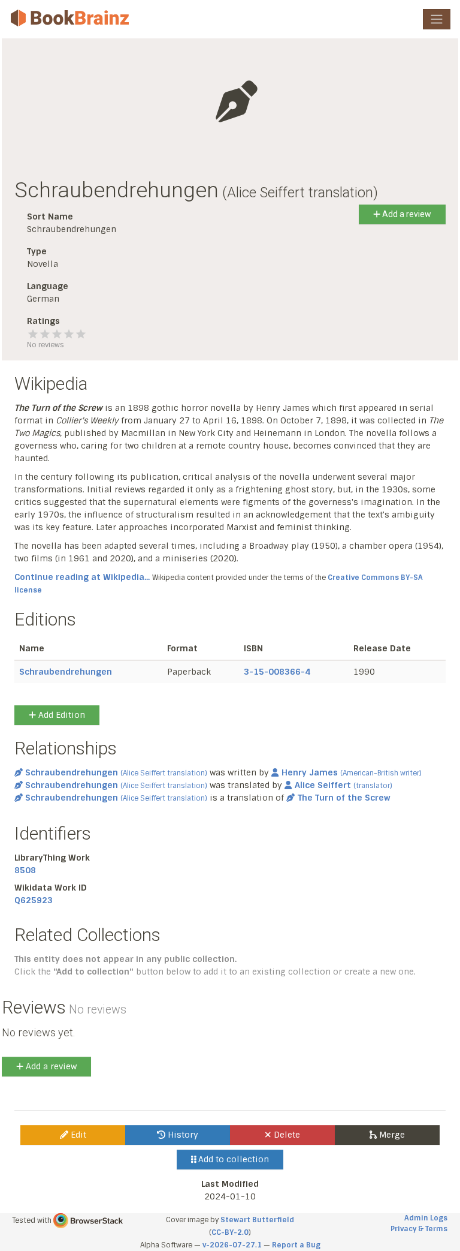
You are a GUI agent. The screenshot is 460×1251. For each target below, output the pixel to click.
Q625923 (33, 900)
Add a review (405, 214)
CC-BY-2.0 (230, 1232)
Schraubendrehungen (65, 671)
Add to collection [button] (232, 1159)
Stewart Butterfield (257, 1220)
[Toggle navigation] (436, 19)
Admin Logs (425, 1218)
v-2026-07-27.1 (232, 1245)
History (181, 1134)
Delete (285, 1134)
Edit (77, 1134)
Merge (391, 1134)
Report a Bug (296, 1245)
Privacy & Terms (419, 1229)
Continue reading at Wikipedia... (82, 577)
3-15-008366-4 (277, 671)
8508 (25, 870)
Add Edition (60, 714)
